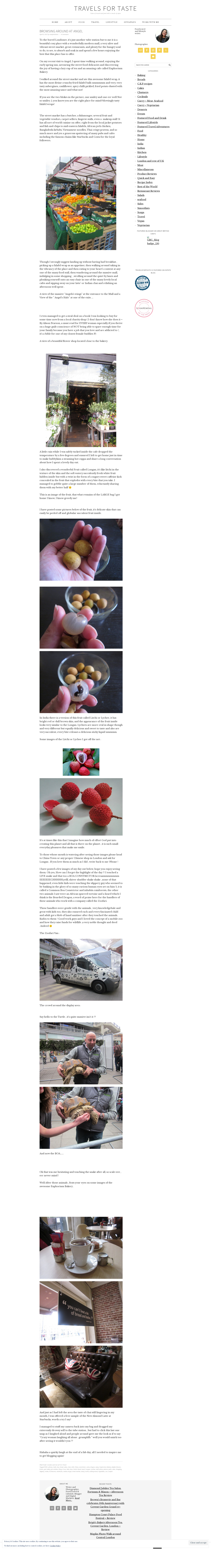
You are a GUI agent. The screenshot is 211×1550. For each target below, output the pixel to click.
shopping (119, 1469)
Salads (140, 195)
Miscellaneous (145, 169)
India (48, 1469)
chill (72, 1467)
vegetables (101, 1471)
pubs (110, 1469)
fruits (41, 1469)
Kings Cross (62, 1469)
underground (93, 1471)
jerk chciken (54, 1469)
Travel (64, 1465)
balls (54, 1467)
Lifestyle (142, 156)
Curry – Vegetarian (148, 105)
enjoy (97, 1467)
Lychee (93, 1469)
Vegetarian (143, 225)
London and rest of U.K (54, 1465)
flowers (118, 1467)
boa (58, 1467)
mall (97, 1469)
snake (46, 1471)
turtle (87, 1471)
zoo (106, 1471)
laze (71, 1469)
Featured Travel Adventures (153, 126)
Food (140, 131)
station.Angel (67, 1471)
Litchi (75, 1469)
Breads (141, 79)
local (83, 1469)
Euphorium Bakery (105, 1467)
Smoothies (143, 208)
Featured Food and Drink (151, 118)
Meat (140, 165)
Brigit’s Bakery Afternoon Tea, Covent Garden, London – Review (105, 1526)
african (50, 1467)
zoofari (110, 1471)
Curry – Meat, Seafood (150, 101)
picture (106, 1469)
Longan (87, 1469)
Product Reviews (147, 174)
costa (88, 1467)
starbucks (60, 1471)
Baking (141, 75)
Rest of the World (147, 186)
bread (61, 1467)
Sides (140, 203)
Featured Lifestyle (147, 122)
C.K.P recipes (144, 83)
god (45, 1469)
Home (141, 139)
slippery (42, 1471)
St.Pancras (52, 1471)
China (76, 1467)
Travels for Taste (105, 8)
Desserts (142, 109)
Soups (140, 212)
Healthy (142, 135)
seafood (141, 199)
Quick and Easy (146, 178)
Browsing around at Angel (61, 31)
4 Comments (65, 34)
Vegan (140, 221)
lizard (79, 1469)
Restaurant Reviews (148, 191)
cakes (65, 1467)
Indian (141, 148)
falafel (114, 1467)
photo (101, 1469)
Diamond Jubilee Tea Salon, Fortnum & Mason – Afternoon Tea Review (105, 1492)
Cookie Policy (55, 1546)
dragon (92, 1467)
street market (76, 1471)
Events (141, 113)
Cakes (140, 88)
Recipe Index (145, 182)
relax (113, 1469)
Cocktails (142, 96)
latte (68, 1469)
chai (69, 1467)
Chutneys (142, 92)
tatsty (82, 1471)
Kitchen (141, 152)
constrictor (82, 1467)
